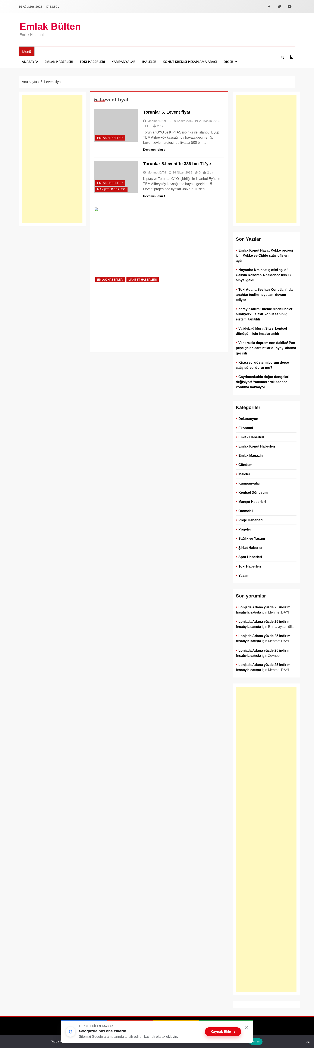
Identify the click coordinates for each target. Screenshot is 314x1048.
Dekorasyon (248, 419)
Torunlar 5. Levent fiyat (166, 112)
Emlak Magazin (250, 455)
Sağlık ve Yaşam (251, 538)
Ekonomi (245, 428)
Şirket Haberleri (250, 548)
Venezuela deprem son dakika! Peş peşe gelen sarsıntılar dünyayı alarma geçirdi (266, 348)
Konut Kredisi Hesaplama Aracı (190, 61)
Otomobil (245, 511)
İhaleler (149, 61)
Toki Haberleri (92, 61)
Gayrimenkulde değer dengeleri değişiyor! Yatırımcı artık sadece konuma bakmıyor (262, 382)
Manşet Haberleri (111, 189)
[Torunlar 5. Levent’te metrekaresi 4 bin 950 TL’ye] (158, 245)
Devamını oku (153, 149)
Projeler (244, 529)
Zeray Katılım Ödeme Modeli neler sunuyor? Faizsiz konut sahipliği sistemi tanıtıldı (264, 314)
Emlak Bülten (50, 26)
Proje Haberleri (250, 520)
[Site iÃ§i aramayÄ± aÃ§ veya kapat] (282, 57)
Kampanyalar (123, 61)
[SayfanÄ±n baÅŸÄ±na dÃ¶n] (307, 1042)
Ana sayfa (29, 82)
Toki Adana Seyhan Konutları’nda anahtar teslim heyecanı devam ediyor (264, 295)
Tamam (255, 1041)
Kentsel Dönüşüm (253, 492)
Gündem (245, 465)
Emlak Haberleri (59, 61)
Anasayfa (30, 61)
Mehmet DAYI (156, 121)
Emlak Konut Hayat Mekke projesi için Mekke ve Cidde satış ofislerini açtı (264, 255)
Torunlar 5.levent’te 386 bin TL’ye (177, 163)
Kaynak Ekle (223, 1032)
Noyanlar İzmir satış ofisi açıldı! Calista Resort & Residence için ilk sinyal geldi (263, 275)
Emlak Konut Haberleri (256, 446)
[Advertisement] (52, 159)
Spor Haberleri (250, 557)
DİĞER (228, 61)
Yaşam (243, 575)
